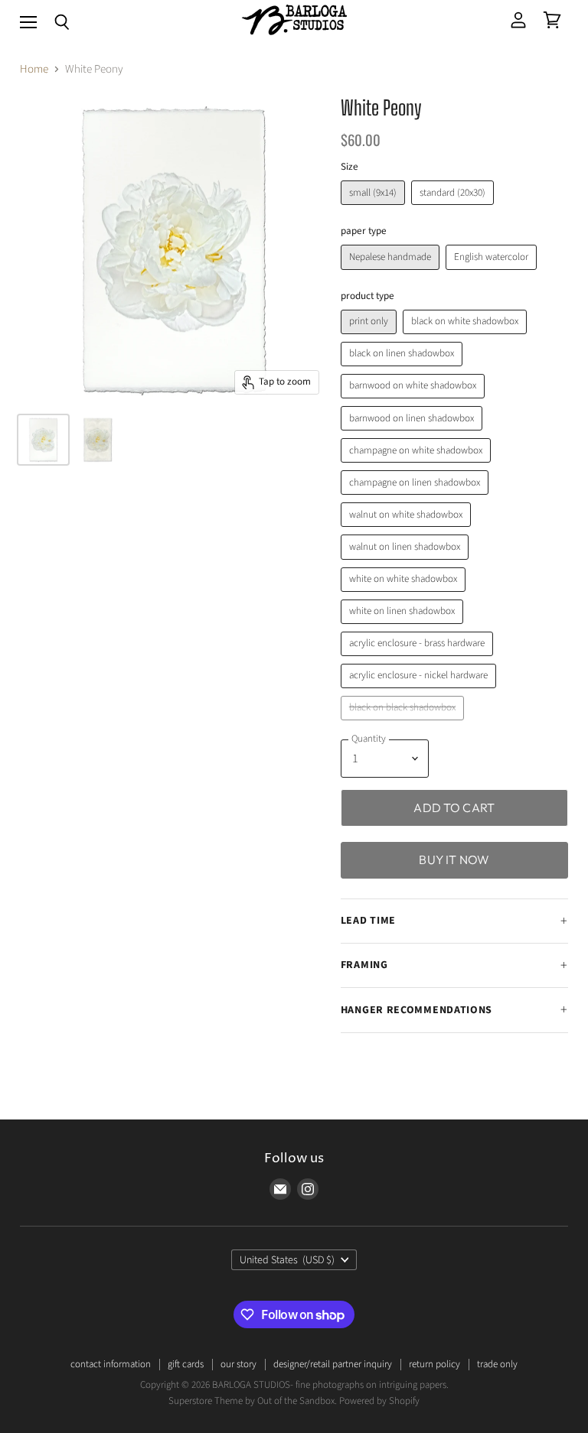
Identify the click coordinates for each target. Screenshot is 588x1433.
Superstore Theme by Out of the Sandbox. (252, 1401)
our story (238, 1364)
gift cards (186, 1364)
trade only (497, 1364)
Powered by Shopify (379, 1401)
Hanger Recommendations (416, 1010)
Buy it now (454, 859)
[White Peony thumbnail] (43, 439)
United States (287, 1260)
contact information (110, 1364)
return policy (434, 1364)
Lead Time (368, 920)
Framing (364, 965)
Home (34, 69)
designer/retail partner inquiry (332, 1364)
